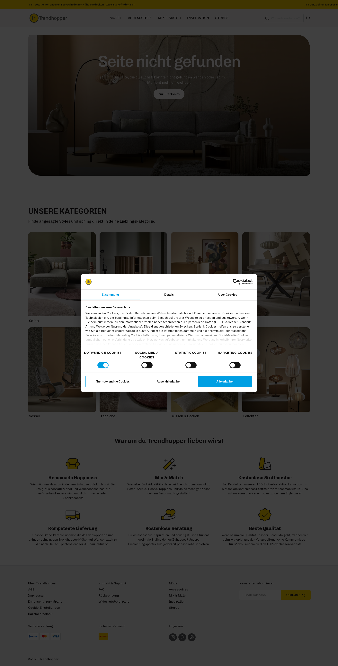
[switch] (147, 365)
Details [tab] (169, 294)
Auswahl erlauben (169, 381)
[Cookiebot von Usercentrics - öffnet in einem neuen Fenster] (235, 282)
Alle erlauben (225, 381)
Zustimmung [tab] (110, 294)
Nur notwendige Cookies (113, 381)
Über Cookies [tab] (227, 294)
